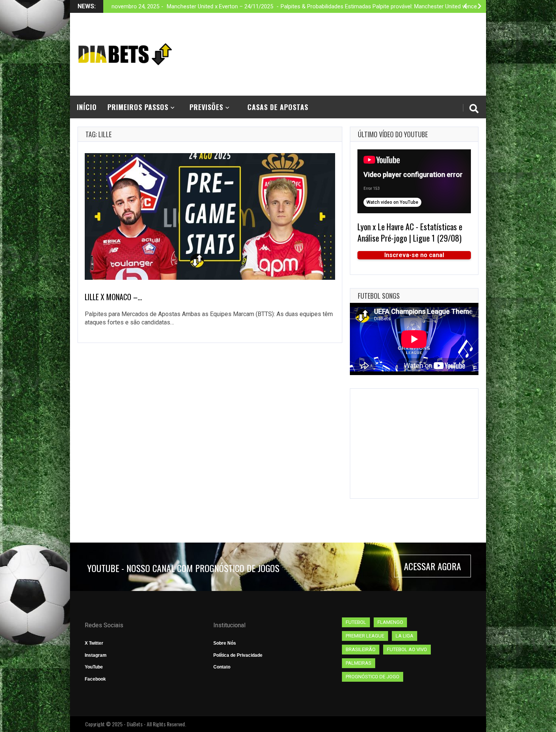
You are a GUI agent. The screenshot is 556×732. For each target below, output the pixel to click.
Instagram (96, 655)
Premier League (365, 636)
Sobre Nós (224, 643)
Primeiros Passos (137, 107)
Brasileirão (361, 649)
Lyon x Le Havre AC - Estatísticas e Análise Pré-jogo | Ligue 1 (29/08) (409, 232)
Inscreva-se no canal (414, 255)
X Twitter (94, 643)
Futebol (356, 622)
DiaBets (135, 724)
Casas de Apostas (277, 107)
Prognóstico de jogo (372, 676)
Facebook (95, 679)
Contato (221, 667)
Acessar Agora (432, 566)
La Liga (404, 636)
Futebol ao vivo (407, 649)
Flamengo (390, 622)
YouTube (94, 667)
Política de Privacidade (237, 655)
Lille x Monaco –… (113, 296)
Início (87, 107)
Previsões (206, 107)
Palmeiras (358, 663)
